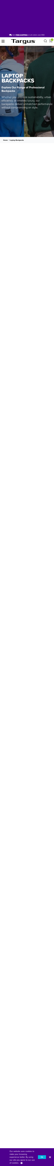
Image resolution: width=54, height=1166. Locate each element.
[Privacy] (21, 1163)
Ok (42, 1157)
